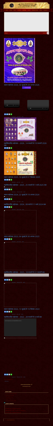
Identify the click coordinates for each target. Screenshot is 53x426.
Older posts (6, 381)
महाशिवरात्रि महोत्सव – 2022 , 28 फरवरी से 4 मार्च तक (23, 317)
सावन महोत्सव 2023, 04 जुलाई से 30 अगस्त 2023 (21, 236)
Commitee (19, 10)
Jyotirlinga (24, 10)
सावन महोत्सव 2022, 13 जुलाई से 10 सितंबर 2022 (22, 309)
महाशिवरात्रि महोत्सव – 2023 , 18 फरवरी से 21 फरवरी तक (24, 272)
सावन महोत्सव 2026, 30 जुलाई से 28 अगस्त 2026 (21, 85)
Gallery (41, 10)
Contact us (45, 10)
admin (23, 116)
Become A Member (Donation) (11, 393)
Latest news (14, 116)
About (15, 10)
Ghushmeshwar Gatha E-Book (11, 400)
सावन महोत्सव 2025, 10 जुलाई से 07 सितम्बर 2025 (22, 177)
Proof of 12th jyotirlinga (10, 395)
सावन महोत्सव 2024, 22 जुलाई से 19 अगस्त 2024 (21, 194)
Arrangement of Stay (9, 397)
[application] (20, 327)
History (11, 10)
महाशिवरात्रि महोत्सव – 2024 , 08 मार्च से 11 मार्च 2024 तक (25, 204)
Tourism (29, 10)
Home (7, 10)
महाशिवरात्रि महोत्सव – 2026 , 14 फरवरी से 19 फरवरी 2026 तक (25, 144)
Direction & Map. (35, 10)
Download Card (27, 87)
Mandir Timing (8, 398)
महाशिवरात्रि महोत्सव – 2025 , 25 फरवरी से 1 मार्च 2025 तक (25, 185)
